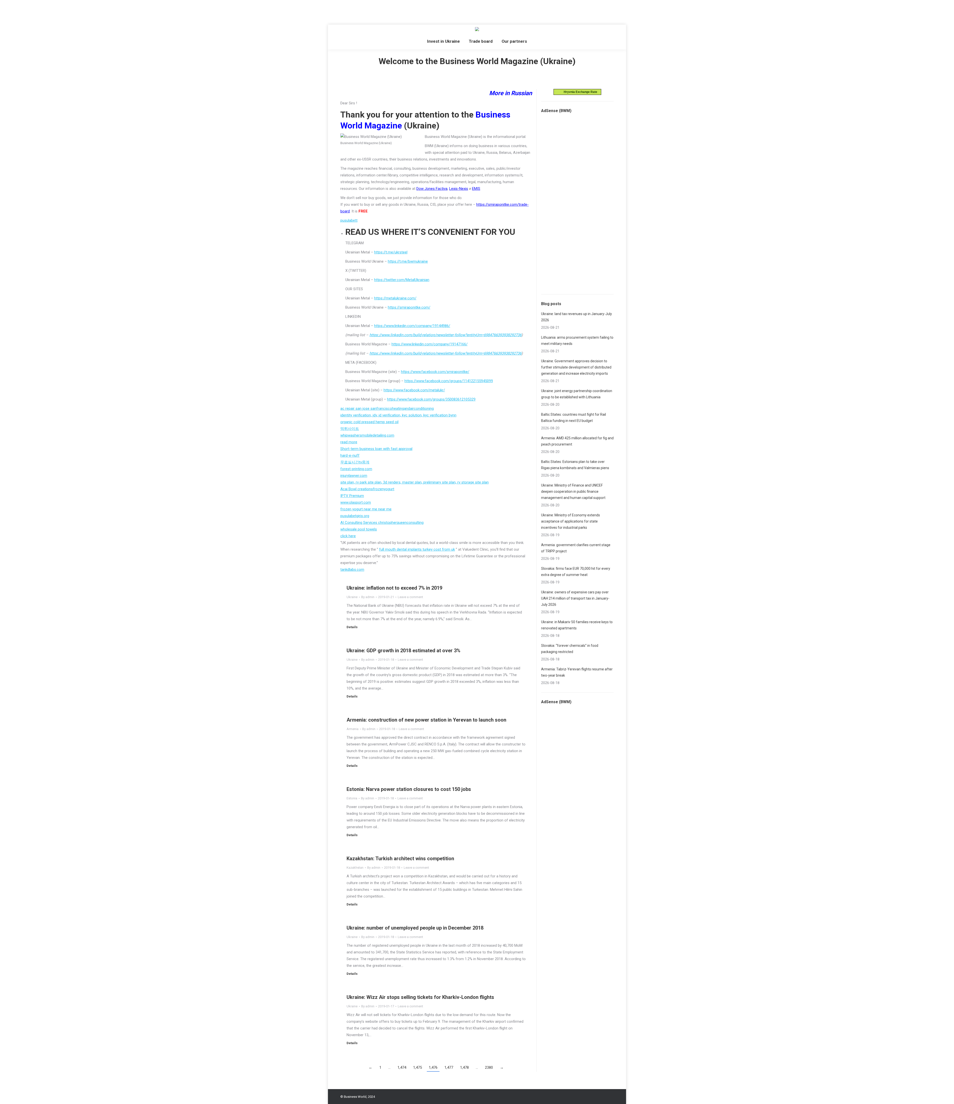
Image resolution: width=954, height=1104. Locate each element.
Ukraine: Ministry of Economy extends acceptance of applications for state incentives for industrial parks (570, 521)
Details (352, 627)
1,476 (433, 1067)
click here (348, 536)
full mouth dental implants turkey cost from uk (417, 549)
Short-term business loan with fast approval (376, 449)
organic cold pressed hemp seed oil (369, 422)
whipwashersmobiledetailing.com (367, 435)
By (367, 597)
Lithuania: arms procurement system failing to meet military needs (577, 340)
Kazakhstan (355, 867)
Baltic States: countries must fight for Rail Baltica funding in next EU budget (573, 417)
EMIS (476, 188)
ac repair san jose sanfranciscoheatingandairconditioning (387, 408)
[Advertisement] (90, 11)
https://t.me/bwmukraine (408, 261)
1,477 (448, 1067)
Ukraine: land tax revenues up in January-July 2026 (576, 317)
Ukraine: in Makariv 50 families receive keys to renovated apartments (577, 625)
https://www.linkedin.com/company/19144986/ (412, 326)
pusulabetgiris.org (354, 516)
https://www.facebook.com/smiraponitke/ (435, 371)
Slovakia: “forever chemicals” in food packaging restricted (569, 649)
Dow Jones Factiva (431, 188)
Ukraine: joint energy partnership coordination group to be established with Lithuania (576, 394)
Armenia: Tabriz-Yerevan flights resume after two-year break (577, 672)
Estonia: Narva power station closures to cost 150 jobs (409, 789)
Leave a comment (410, 597)
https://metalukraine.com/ (395, 298)
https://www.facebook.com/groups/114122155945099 (448, 381)
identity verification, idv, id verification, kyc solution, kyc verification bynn (398, 415)
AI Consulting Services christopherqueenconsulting (382, 522)
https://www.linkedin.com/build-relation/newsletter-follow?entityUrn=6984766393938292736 (445, 335)
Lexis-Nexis (458, 188)
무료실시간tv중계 (354, 462)
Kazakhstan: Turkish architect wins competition (400, 858)
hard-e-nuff (349, 455)
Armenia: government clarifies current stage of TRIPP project (575, 548)
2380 (489, 1067)
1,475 (417, 1067)
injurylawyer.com (353, 475)
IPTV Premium (352, 495)
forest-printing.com (356, 469)
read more (348, 442)
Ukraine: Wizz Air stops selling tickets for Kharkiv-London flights (420, 997)
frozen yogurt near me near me (366, 509)
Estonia (352, 798)
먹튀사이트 (349, 428)
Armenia (352, 729)
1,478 (464, 1067)
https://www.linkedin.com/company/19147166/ (430, 344)
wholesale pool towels (358, 529)
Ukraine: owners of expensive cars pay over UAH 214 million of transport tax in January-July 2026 (575, 598)
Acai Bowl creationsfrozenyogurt (367, 489)
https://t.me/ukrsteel (390, 252)
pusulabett (349, 220)
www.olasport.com (355, 502)
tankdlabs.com (352, 569)
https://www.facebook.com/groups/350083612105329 (431, 399)
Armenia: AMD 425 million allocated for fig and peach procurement (577, 441)
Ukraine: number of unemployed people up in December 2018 (415, 928)
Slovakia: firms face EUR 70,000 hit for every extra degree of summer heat (575, 572)
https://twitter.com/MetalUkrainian (401, 280)
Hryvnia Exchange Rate (579, 92)
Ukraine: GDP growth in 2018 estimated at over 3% (403, 651)
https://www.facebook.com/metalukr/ (414, 390)
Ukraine (352, 597)
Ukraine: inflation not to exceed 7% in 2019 (394, 588)
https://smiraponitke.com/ (409, 307)
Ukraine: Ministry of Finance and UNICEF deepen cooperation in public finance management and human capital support (573, 491)
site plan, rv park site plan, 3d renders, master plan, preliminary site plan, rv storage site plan (414, 482)
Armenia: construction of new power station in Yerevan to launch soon (426, 720)
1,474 (402, 1067)
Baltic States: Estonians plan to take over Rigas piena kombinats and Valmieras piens (575, 465)
